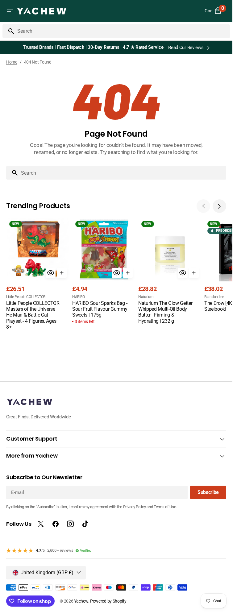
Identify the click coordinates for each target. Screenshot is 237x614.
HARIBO (78, 297)
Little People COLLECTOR (25, 297)
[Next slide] (219, 206)
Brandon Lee (214, 297)
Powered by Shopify (108, 601)
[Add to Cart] (62, 273)
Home (11, 62)
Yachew (81, 601)
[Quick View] (51, 273)
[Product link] (38, 274)
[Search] (8, 31)
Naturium (146, 297)
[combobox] (122, 31)
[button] (10, 10)
